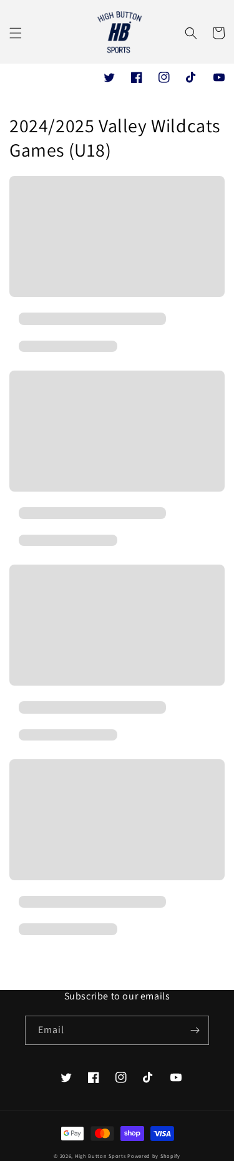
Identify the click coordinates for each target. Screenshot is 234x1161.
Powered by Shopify (153, 1155)
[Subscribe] (194, 1030)
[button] (15, 33)
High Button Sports (101, 1155)
